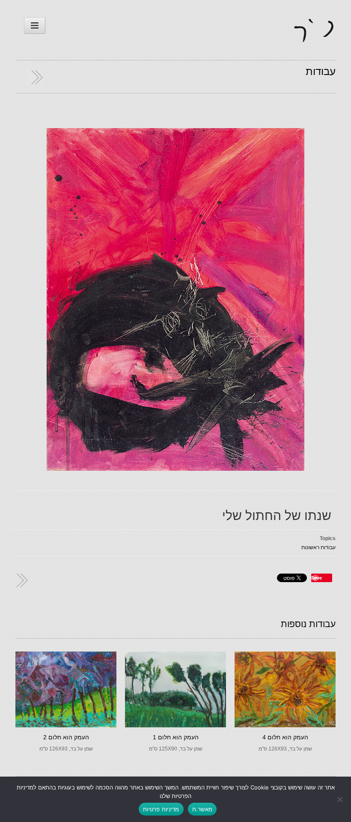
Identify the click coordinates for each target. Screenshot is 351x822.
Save (316, 577)
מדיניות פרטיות (161, 809)
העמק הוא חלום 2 (66, 737)
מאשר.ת (202, 809)
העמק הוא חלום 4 (285, 737)
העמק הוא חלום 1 (176, 737)
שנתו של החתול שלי (276, 515)
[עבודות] (34, 76)
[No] (340, 799)
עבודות (321, 71)
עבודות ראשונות (318, 547)
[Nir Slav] (314, 37)
